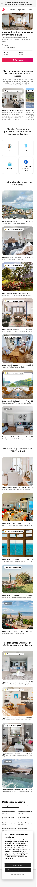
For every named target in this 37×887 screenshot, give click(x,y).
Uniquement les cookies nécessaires (18, 870)
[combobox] (18, 48)
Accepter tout (17, 865)
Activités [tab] (25, 806)
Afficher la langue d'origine (24, 4)
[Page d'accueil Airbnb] (3, 10)
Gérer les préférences (17, 875)
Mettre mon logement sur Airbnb (20, 10)
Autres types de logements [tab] (10, 806)
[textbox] (10, 54)
